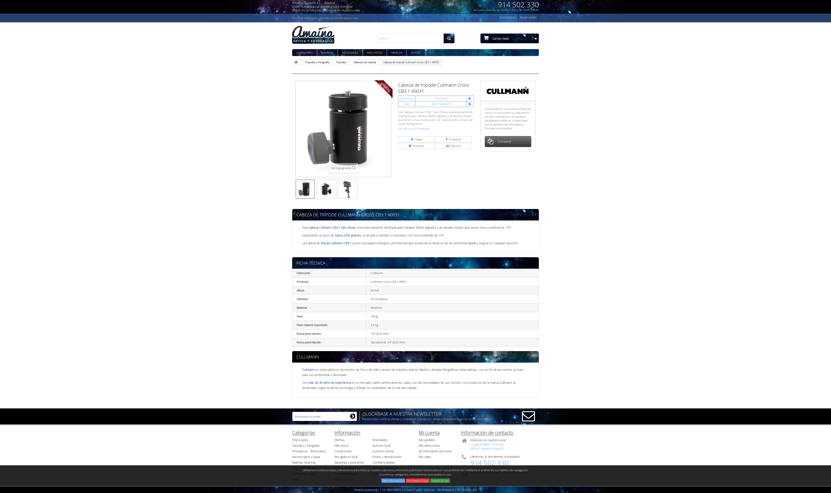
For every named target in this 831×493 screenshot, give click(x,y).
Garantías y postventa (349, 462)
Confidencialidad (383, 462)
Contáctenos (508, 17)
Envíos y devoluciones (387, 457)
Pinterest (418, 146)
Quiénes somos (383, 451)
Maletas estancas (304, 462)
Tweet (418, 139)
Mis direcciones (429, 445)
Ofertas (327, 53)
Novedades (350, 53)
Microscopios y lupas (306, 457)
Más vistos (374, 53)
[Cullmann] (508, 90)
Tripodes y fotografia (305, 445)
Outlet (416, 53)
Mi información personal (435, 451)
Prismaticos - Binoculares (309, 451)
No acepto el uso (417, 481)
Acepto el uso (440, 481)
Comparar (504, 141)
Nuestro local (381, 445)
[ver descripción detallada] (414, 128)
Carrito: (500, 38)
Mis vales (425, 457)
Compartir (454, 139)
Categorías (304, 53)
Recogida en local (346, 457)
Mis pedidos (427, 440)
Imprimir (455, 146)
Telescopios (300, 440)
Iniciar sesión (528, 17)
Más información (393, 481)
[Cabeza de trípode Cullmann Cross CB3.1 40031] (305, 189)
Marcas (396, 53)
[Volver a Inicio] (297, 62)
